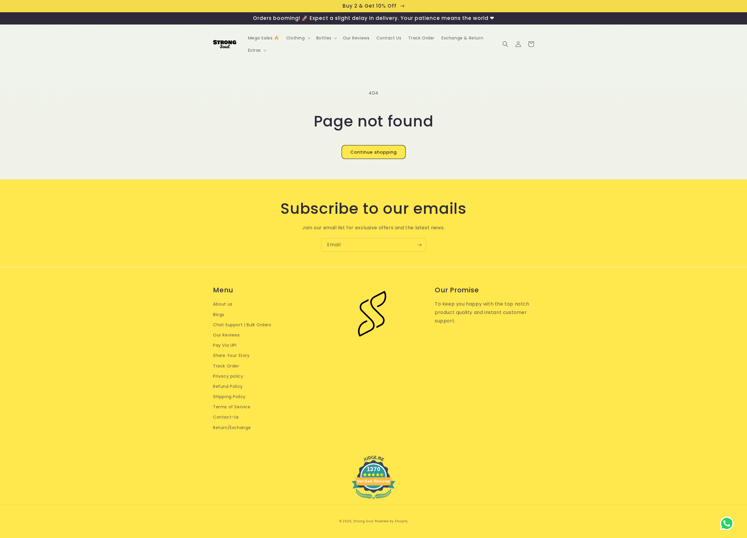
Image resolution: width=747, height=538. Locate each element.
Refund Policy (228, 386)
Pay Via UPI (225, 345)
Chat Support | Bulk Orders (242, 325)
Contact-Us (226, 417)
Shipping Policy (229, 397)
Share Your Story (231, 355)
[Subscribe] (419, 245)
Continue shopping (373, 152)
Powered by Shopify (391, 521)
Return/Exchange (232, 428)
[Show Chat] (728, 523)
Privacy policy (228, 376)
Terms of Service (232, 407)
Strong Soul (363, 521)
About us (223, 304)
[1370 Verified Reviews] (373, 500)
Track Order (226, 366)
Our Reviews (226, 335)
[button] (298, 38)
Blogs (218, 314)
